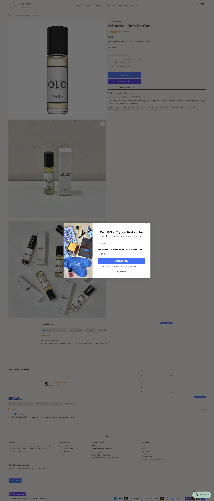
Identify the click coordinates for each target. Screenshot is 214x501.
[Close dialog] (146, 225)
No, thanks (121, 271)
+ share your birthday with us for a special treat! (120, 249)
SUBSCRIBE (121, 261)
